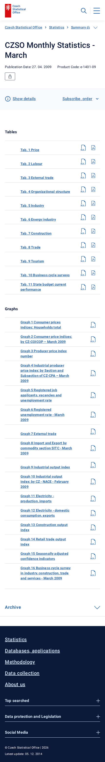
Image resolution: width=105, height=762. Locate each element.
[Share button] (10, 76)
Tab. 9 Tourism (32, 261)
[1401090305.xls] (83, 203)
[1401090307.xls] (83, 231)
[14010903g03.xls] (93, 354)
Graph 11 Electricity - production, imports (37, 498)
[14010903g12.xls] (93, 513)
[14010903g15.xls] (93, 556)
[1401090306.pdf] (93, 217)
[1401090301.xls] (83, 148)
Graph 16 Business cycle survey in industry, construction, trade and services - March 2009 (46, 573)
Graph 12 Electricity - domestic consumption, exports (45, 512)
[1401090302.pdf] (93, 161)
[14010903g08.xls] (93, 448)
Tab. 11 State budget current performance (43, 286)
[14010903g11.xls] (93, 499)
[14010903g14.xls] (93, 542)
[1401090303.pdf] (93, 175)
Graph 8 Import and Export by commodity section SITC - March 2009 (46, 448)
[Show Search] (83, 10)
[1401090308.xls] (83, 245)
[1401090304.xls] (83, 189)
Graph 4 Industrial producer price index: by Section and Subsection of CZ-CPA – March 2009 (45, 373)
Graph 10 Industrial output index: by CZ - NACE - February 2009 (45, 481)
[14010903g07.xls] (93, 431)
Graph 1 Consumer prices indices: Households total (41, 324)
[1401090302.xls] (83, 161)
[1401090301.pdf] (93, 148)
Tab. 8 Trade (31, 247)
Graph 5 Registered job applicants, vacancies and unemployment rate (41, 395)
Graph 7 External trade (38, 434)
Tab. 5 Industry (32, 205)
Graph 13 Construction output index (44, 527)
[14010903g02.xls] (93, 339)
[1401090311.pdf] (93, 287)
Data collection (22, 673)
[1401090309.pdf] (93, 259)
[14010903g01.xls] (93, 325)
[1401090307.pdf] (93, 231)
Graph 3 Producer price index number (44, 353)
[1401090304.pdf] (93, 189)
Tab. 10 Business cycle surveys (45, 275)
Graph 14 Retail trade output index (43, 541)
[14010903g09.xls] (93, 465)
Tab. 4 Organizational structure (45, 192)
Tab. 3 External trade (37, 178)
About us (15, 684)
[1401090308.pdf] (93, 245)
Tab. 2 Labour (31, 164)
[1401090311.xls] (83, 287)
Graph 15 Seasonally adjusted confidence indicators (44, 556)
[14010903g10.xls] (93, 481)
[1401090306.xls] (83, 217)
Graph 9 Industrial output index (45, 467)
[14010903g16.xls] (93, 573)
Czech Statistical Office (23, 27)
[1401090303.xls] (83, 175)
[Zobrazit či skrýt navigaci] (95, 28)
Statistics (56, 27)
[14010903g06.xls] (93, 415)
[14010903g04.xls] (93, 373)
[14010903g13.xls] (93, 527)
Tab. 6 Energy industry (38, 219)
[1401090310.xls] (83, 273)
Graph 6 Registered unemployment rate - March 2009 (42, 415)
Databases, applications (32, 651)
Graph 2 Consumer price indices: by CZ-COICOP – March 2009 (46, 339)
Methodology (20, 662)
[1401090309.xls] (83, 259)
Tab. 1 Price (30, 150)
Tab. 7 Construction (36, 233)
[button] (52, 701)
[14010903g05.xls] (93, 395)
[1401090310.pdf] (93, 273)
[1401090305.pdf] (93, 203)
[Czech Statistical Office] (15, 11)
